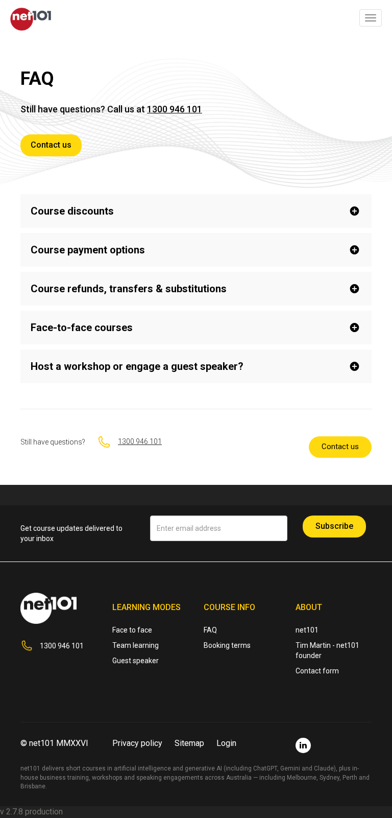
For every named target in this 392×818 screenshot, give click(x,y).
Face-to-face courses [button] (82, 327)
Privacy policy (137, 743)
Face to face (132, 630)
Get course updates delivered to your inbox (71, 533)
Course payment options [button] (88, 250)
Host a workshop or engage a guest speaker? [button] (137, 366)
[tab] (196, 211)
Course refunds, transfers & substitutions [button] (129, 289)
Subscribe (334, 526)
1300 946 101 (174, 109)
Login (226, 743)
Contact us (51, 145)
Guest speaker (135, 661)
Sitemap (189, 743)
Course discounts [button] (72, 211)
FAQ (210, 630)
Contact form (317, 671)
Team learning (135, 645)
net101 (307, 630)
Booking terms (227, 645)
